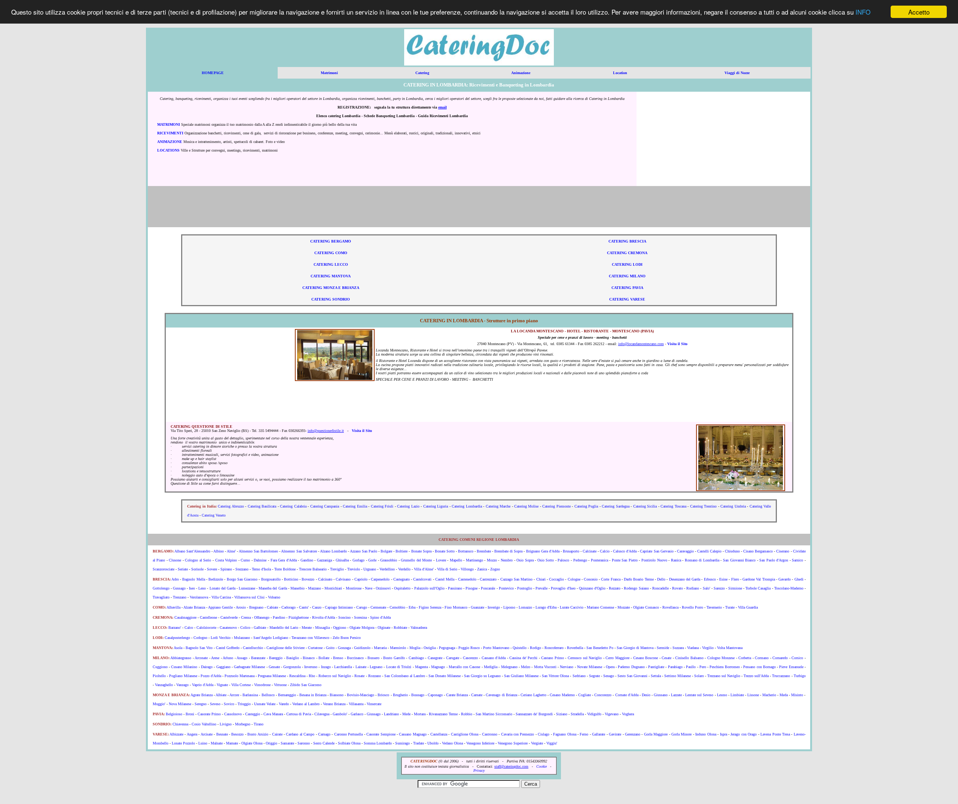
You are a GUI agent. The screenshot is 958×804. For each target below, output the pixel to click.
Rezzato (614, 588)
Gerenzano (632, 734)
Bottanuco (465, 551)
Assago (242, 658)
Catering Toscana (673, 506)
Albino (218, 551)
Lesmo (722, 695)
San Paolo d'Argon (773, 560)
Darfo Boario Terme (638, 579)
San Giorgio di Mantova (635, 648)
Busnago (417, 695)
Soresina (360, 617)
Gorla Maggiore (656, 734)
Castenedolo (467, 579)
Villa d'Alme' (424, 569)
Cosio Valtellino (204, 724)
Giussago (374, 714)
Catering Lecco (331, 264)
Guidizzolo (362, 648)
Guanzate (477, 607)
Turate (730, 607)
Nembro (507, 560)
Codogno (200, 638)
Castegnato (401, 579)
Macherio (769, 695)
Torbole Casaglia (758, 588)
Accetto (919, 11)
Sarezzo (719, 588)
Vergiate (537, 743)
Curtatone (315, 648)
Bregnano (256, 607)
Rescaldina (297, 676)
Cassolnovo (233, 714)
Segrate (594, 676)
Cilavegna (321, 714)
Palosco (563, 560)
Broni (190, 714)
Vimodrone (262, 685)
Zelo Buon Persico (347, 638)
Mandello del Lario (283, 627)
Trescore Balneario (313, 569)
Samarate (287, 743)
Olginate (384, 627)
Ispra (723, 734)
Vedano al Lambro (306, 704)
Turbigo (800, 676)
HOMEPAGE (213, 73)
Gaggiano (223, 667)
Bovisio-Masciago (360, 695)
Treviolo (353, 569)
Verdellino (387, 569)
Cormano (762, 658)
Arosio (241, 607)
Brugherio (400, 695)
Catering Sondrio (330, 299)
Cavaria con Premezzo (517, 734)
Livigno (226, 724)
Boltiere (402, 551)
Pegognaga (447, 648)
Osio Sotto (545, 560)
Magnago (438, 667)
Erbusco (710, 579)
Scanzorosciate (163, 569)
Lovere (441, 560)
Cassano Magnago (412, 734)
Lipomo (509, 607)
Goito (330, 648)
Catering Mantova (331, 276)
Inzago (326, 667)
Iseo (192, 588)
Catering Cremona (627, 253)
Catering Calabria (293, 506)
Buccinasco (355, 658)
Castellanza (438, 734)
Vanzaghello (164, 685)
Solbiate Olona (349, 743)
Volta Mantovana (729, 648)
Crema (246, 617)
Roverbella (575, 648)
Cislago (543, 734)
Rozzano (374, 676)
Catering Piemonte (556, 506)
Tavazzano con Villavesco (310, 638)
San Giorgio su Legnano (482, 676)
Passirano (455, 588)
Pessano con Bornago (759, 667)
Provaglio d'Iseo (563, 588)
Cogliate (584, 695)
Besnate (222, 734)
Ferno (584, 734)
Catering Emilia (355, 506)
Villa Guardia (748, 607)
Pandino (279, 617)
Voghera (628, 714)
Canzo (316, 607)
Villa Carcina (221, 597)
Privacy (479, 770)
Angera (192, 734)
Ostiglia (430, 648)
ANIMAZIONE (169, 142)
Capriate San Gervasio (656, 551)
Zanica (482, 569)
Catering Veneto (214, 515)
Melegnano (509, 667)
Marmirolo (398, 648)
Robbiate (400, 627)
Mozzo (492, 560)
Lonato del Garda (222, 588)
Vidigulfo (594, 714)
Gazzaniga (324, 560)
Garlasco (357, 714)
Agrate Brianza (201, 695)
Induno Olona (705, 734)
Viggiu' (551, 743)
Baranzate (258, 658)
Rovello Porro (692, 607)
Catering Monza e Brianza (330, 288)
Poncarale (488, 588)
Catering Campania (324, 506)
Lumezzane (247, 588)
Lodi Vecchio (221, 638)
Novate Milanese (589, 667)
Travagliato (161, 597)
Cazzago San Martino (516, 579)
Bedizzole (215, 579)
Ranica (676, 560)
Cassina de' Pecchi (523, 658)
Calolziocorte (206, 627)
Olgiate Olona (251, 743)
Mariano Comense (600, 607)
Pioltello (159, 676)
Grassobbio (388, 560)
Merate (307, 627)
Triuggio (244, 704)
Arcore (234, 695)
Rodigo (535, 648)
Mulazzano (242, 638)
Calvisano (343, 579)
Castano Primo (552, 658)
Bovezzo (308, 579)
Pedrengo (580, 560)
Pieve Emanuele (791, 667)
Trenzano (179, 597)
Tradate (418, 743)
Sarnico (797, 560)
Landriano (391, 714)
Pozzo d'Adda (211, 676)
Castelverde (229, 617)
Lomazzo (525, 607)
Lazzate (676, 695)
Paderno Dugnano (631, 667)
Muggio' (159, 704)
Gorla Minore (681, 734)
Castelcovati (422, 579)
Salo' (706, 588)
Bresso (338, 658)
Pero (702, 667)
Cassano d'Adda (494, 658)
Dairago (207, 667)
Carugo (361, 607)
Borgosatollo (271, 579)
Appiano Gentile (220, 607)
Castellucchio (253, 648)
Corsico (797, 658)
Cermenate (378, 607)
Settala (656, 676)
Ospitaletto (402, 588)
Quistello (520, 648)
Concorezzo (602, 695)
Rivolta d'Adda (323, 617)
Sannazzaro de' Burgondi (534, 714)
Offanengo (261, 617)
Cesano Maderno (562, 695)
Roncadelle (660, 588)
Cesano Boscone (645, 658)
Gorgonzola (291, 667)
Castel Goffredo (228, 648)
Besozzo (237, 734)
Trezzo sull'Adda (756, 676)
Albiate (221, 695)
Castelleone (208, 617)
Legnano (376, 667)
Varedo (284, 704)
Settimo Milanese (677, 676)
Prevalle (541, 588)
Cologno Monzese (721, 658)
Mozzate (623, 607)
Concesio (591, 579)
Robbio (466, 714)
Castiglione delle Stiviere (285, 648)
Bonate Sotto (445, 551)
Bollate (323, 658)
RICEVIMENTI (170, 133)
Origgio (271, 743)
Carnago (324, 734)
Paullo (691, 667)
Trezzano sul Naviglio (723, 676)
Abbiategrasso (180, 658)
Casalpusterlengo (177, 638)
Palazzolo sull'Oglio (429, 588)
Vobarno (274, 597)
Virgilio (708, 648)
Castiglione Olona (464, 734)
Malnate (217, 743)
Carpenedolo (380, 579)
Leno (202, 588)
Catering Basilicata (262, 506)
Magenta (421, 667)
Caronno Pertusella (348, 734)
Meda (783, 695)
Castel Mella (444, 579)
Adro (175, 579)
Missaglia (322, 627)
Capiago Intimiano (339, 607)
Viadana (693, 648)
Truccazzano (781, 676)
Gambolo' (340, 714)
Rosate (359, 676)
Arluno (228, 658)
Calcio (605, 551)
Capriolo (360, 579)
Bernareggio (287, 695)
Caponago (435, 695)
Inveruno (310, 667)
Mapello (456, 560)
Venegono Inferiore (480, 743)
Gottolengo (161, 588)
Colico (245, 627)
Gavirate (615, 734)
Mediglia (490, 667)
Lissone (753, 695)
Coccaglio (556, 579)
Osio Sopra (525, 560)
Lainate (361, 667)
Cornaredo (780, 658)
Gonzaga (344, 648)
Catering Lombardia (467, 506)
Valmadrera (419, 627)
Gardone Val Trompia (758, 579)
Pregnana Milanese (272, 676)
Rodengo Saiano (636, 588)
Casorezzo (470, 658)
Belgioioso (174, 714)
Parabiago (675, 667)
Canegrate (435, 658)
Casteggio (252, 714)
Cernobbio (397, 607)
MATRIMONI (168, 124)
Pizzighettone (299, 617)
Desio (646, 695)
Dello (661, 579)
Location (620, 73)
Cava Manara (273, 714)
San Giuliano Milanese (521, 676)
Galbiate (260, 627)
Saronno (304, 743)
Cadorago (288, 607)
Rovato (677, 588)
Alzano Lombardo (333, 551)
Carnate (476, 695)
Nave (368, 588)
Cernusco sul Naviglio (585, 658)
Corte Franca (610, 579)
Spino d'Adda (380, 617)
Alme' (231, 551)
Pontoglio (524, 588)
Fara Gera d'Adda (284, 560)
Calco (188, 627)
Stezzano (241, 569)
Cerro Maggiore (617, 658)
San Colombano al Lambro (404, 676)
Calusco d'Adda (625, 551)
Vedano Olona (452, 743)
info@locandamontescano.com (641, 344)
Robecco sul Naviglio (334, 676)
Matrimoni (329, 73)
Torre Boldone (285, 569)
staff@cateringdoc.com (511, 766)
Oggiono (339, 627)
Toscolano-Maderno (788, 588)
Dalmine (260, 560)
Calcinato (325, 579)
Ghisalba (342, 560)
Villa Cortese (241, 685)
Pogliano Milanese (183, 676)
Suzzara (678, 648)
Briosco (383, 695)
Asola (178, 648)
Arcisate (207, 734)
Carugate (452, 658)
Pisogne (472, 588)
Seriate (183, 569)
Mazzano (314, 588)
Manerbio (297, 588)
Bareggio (276, 658)
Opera (610, 667)
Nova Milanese (180, 704)
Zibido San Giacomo (305, 685)
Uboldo (433, 743)
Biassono (337, 695)
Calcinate (590, 551)
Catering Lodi (627, 264)
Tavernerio (714, 607)
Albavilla (173, 607)
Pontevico (506, 588)
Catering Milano (627, 276)
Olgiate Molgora (362, 627)
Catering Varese (627, 299)
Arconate (201, 658)
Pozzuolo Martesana (239, 676)
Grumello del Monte (416, 560)
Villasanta (356, 704)
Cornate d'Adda (626, 695)
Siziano (561, 714)
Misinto (797, 695)
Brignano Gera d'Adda (542, 551)
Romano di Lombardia (702, 560)
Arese (215, 658)
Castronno (489, 734)
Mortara (419, 714)
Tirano (258, 724)
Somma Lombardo (378, 743)
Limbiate (737, 695)
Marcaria (380, 648)
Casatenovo (228, 627)
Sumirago (402, 743)
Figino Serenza (430, 607)
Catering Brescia (627, 241)
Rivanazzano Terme (443, 714)
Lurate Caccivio (571, 607)
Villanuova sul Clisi (249, 597)
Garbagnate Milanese (249, 667)
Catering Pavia (627, 288)
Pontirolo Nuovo (654, 560)
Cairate (277, 734)
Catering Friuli (382, 506)
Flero (735, 579)
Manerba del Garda (273, 588)
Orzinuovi (383, 588)
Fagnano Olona (564, 734)
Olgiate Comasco (646, 607)
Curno (245, 560)
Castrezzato (488, 579)
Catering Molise (526, 506)
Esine (723, 579)
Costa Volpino (226, 560)
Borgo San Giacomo (242, 579)
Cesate (666, 658)
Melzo (525, 667)
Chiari (541, 579)
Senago (608, 676)
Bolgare (386, 551)
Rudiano (692, 588)
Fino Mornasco (456, 607)
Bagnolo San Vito (199, 648)
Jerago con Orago (743, 734)
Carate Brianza (457, 695)
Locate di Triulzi (399, 667)
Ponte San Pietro (625, 560)
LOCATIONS (168, 150)
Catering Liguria (435, 506)
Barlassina (250, 695)
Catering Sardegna (615, 506)
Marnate (232, 743)
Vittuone (280, 685)
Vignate (222, 685)
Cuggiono (160, 667)
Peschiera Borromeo (724, 667)
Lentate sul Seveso (699, 695)
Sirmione (735, 588)
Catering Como (330, 253)
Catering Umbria (732, 506)
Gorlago (358, 560)
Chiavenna (180, 724)
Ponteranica (599, 560)
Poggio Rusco (469, 648)
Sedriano (579, 676)
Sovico (229, 704)
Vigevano (612, 714)
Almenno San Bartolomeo (258, 551)
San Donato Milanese (444, 676)
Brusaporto (571, 551)
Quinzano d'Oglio (592, 588)
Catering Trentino (703, 506)
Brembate (484, 551)
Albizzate (176, 734)
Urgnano (369, 569)
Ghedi (798, 579)
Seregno (201, 704)
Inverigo (494, 607)
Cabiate (272, 607)
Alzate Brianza (194, 607)
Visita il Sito (362, 431)
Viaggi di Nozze (737, 73)
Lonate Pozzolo (183, 743)
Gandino (306, 560)
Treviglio (337, 569)
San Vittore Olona (555, 676)
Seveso (215, 704)
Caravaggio (685, 551)
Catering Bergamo (330, 241)
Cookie (541, 766)
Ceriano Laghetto (533, 695)
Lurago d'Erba (546, 607)
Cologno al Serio (198, 560)
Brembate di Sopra (508, 551)
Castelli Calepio (709, 551)
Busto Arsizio (257, 734)
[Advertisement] (723, 139)
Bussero (373, 658)
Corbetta (744, 658)
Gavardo (784, 579)
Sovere (212, 569)
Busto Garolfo (394, 658)
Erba (412, 607)
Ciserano (782, 551)
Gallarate (598, 734)
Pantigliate (656, 667)
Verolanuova (199, 597)
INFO (862, 12)
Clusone (175, 560)
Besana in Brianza (312, 695)
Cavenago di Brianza (501, 695)
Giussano (661, 695)
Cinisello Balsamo (689, 658)
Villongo (467, 569)
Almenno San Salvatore (299, 551)
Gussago (179, 588)
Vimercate (374, 704)
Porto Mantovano (496, 648)
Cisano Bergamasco (758, 551)
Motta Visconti (545, 667)
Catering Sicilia (645, 506)
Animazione (520, 73)
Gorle (372, 560)
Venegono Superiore (513, 743)
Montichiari (333, 588)
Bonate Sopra (421, 551)
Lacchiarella (343, 667)
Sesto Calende (324, 743)
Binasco (309, 658)
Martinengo (474, 560)
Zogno (495, 569)
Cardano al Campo (300, 734)
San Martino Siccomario (494, 714)
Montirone (353, 588)
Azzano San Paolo (363, 551)
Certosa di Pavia (298, 714)
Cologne (574, 579)
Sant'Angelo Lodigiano (270, 638)
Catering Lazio (408, 506)
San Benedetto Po (599, 648)
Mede (406, 714)
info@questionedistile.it (326, 431)
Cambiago (416, 658)
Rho (312, 676)
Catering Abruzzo (231, 506)
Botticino (291, 579)
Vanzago (182, 685)
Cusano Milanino (184, 667)
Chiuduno (732, 551)
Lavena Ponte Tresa (775, 734)
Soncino (344, 617)
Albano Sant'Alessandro (192, 551)
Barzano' (174, 627)
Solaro (699, 676)
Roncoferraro (554, 648)
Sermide (663, 648)
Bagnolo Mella (193, 579)
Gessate (274, 667)
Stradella (577, 714)
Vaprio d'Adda (202, 685)
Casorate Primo (209, 714)
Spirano (226, 569)
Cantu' (304, 607)
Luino (202, 743)
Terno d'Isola (261, 569)
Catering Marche (498, 506)
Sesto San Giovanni (632, 676)
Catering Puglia (586, 506)
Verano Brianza (334, 704)
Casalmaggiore (185, 617)
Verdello (404, 569)
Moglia (414, 648)
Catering (422, 73)
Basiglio (292, 658)
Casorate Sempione (380, 734)
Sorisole (197, 569)
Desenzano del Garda (684, 579)
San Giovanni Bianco (739, 560)
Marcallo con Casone (464, 667)
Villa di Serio (447, 569)
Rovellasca (670, 607)
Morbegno (242, 724)
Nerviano (566, 667)
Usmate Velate (264, 704)
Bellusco (268, 695)
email (442, 107)
